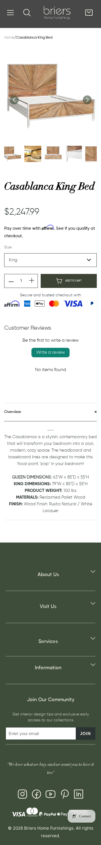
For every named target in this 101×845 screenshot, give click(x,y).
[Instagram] (22, 795)
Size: (8, 247)
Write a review (50, 352)
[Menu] (10, 12)
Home (9, 37)
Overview (12, 412)
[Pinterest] (64, 795)
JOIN (85, 733)
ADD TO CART (73, 281)
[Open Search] (27, 12)
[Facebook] (36, 795)
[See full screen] (50, 95)
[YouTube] (50, 795)
